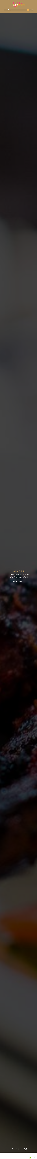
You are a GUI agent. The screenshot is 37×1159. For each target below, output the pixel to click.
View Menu (17, 582)
